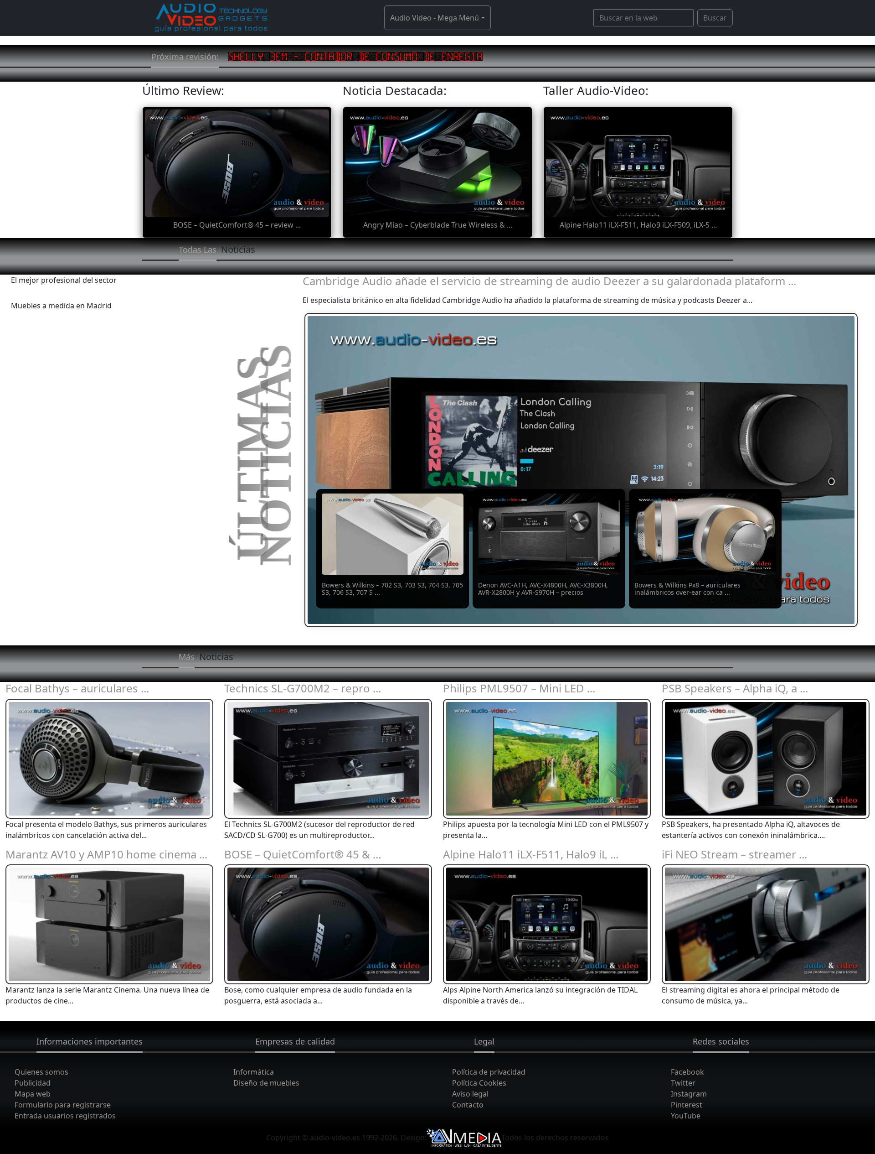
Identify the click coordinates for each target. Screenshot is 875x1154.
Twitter (683, 1083)
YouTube (685, 1116)
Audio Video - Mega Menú (434, 18)
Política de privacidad (488, 1072)
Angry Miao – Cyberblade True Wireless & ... (437, 225)
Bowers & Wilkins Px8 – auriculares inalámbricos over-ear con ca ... (687, 589)
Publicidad (33, 1083)
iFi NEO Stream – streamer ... (734, 854)
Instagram (689, 1094)
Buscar (715, 18)
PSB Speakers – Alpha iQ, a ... (735, 688)
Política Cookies (479, 1083)
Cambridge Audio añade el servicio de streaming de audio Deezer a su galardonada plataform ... (549, 280)
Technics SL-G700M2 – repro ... (302, 688)
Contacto (468, 1105)
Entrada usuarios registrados (65, 1116)
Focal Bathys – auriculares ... (77, 688)
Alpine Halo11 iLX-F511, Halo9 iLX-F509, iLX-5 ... (638, 225)
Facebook (687, 1072)
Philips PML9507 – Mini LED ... (519, 688)
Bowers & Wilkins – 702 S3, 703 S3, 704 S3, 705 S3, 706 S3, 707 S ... (392, 589)
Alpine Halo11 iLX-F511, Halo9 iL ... (530, 854)
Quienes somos (41, 1072)
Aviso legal (470, 1094)
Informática (253, 1072)
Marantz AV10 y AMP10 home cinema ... (106, 854)
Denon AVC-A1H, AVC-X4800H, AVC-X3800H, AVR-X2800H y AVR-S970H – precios (543, 589)
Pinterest (686, 1105)
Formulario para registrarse (63, 1105)
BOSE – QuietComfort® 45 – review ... (237, 225)
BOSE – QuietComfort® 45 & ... (302, 854)
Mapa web (33, 1094)
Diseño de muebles (266, 1083)
